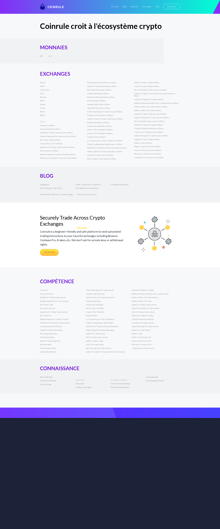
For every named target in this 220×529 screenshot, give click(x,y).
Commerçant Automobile (94, 305)
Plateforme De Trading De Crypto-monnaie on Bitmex (58, 158)
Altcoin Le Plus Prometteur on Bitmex (100, 130)
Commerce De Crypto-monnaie (143, 323)
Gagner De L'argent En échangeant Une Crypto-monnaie (105, 352)
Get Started (49, 252)
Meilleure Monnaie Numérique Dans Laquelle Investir (150, 294)
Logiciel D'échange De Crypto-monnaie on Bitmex (151, 136)
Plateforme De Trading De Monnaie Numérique (102, 326)
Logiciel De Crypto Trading (141, 330)
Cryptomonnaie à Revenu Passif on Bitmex (149, 158)
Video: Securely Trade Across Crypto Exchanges (56, 194)
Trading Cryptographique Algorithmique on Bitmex (104, 144)
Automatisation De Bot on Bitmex (98, 104)
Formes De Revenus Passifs (142, 341)
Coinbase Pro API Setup (48, 381)
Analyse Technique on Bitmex (50, 129)
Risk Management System (155, 381)
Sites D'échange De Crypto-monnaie (98, 348)
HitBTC (42, 86)
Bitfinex (42, 115)
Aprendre (134, 6)
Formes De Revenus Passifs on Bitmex (147, 150)
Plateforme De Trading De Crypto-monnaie (55, 323)
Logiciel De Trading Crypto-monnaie (144, 305)
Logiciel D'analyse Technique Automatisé (100, 297)
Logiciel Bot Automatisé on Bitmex (99, 108)
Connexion (171, 6)
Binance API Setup (46, 377)
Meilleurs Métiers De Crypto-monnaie (145, 297)
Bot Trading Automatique (48, 334)
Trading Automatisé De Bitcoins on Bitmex (101, 83)
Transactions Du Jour (47, 308)
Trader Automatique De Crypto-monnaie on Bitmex (104, 112)
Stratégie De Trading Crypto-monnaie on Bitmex (56, 133)
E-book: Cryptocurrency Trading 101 (88, 185)
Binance (43, 83)
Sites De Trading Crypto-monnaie (143, 312)
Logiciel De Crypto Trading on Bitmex (147, 139)
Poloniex (43, 104)
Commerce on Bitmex (47, 125)
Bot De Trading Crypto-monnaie (97, 337)
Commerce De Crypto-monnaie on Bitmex (148, 132)
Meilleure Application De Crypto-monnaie (54, 301)
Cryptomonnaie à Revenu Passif (143, 348)
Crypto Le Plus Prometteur (95, 312)
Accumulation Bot (152, 377)
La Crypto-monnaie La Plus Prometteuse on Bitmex (105, 141)
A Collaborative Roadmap (119, 185)
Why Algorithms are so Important (87, 188)
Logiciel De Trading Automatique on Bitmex (102, 86)
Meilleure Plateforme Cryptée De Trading (54, 319)
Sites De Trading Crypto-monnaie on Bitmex (149, 121)
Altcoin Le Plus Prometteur (95, 308)
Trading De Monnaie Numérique (143, 319)
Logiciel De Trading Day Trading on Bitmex (148, 99)
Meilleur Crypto (137, 334)
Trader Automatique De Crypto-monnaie (100, 290)
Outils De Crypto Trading (95, 345)
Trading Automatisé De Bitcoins (51, 326)
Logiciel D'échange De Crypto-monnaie (145, 326)
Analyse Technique (46, 294)
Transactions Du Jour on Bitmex (51, 144)
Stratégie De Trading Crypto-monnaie (53, 297)
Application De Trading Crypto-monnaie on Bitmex (57, 147)
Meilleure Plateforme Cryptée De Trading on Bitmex (57, 154)
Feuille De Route (91, 316)
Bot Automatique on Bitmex (96, 101)
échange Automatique (93, 301)
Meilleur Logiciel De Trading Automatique (100, 330)
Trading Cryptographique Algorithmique (100, 323)
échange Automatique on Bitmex (98, 123)
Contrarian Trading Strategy (120, 384)
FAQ (157, 6)
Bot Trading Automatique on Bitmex (99, 90)
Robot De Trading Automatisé (50, 341)
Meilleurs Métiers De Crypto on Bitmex (147, 110)
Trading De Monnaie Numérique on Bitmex (149, 128)
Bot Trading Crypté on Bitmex (50, 140)
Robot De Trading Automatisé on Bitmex (101, 97)
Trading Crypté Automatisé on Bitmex (100, 115)
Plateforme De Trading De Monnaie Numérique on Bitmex (107, 148)
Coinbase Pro (44, 90)
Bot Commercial (45, 316)
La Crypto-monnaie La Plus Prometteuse (100, 319)
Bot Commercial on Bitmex (49, 151)
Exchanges (147, 6)
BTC (41, 56)
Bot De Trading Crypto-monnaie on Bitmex (101, 159)
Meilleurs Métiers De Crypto (142, 301)
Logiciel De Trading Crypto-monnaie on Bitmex (150, 114)
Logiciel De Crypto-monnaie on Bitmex (100, 155)
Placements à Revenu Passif (141, 345)
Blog (124, 6)
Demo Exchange (45, 384)
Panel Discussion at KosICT (87, 194)
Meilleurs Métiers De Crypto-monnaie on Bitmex (151, 107)
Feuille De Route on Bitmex (96, 137)
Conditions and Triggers (83, 387)
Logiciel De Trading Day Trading (143, 290)
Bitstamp (43, 97)
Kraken (42, 108)
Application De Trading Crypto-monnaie (53, 312)
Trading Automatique (47, 337)
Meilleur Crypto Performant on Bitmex (147, 147)
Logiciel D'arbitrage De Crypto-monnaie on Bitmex (151, 118)
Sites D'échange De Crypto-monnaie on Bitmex (150, 90)
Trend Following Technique (120, 387)
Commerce (44, 290)
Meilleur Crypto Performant (141, 337)
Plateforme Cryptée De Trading (142, 316)
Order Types (79, 384)
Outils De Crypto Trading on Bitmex (146, 86)
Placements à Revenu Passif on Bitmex (147, 154)
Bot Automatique (46, 345)
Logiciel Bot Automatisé (48, 352)
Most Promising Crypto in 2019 (51, 188)
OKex (42, 94)
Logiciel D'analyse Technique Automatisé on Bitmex (105, 119)
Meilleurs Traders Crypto (94, 341)
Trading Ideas (44, 185)
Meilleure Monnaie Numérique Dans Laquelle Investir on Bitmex (156, 103)
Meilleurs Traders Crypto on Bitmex (146, 83)
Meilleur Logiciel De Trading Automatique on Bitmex (105, 152)
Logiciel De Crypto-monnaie (95, 334)
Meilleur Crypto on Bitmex (143, 143)
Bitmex (42, 112)
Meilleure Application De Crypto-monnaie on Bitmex (58, 136)
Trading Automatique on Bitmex (98, 94)
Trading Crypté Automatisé (95, 294)
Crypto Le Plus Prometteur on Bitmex (100, 133)
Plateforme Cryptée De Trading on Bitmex (148, 125)
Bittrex (42, 101)
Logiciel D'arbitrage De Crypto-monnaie (145, 308)
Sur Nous (115, 6)
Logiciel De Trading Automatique (51, 330)
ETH (50, 56)
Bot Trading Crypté (46, 305)
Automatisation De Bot (48, 348)
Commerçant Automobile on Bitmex (99, 126)
